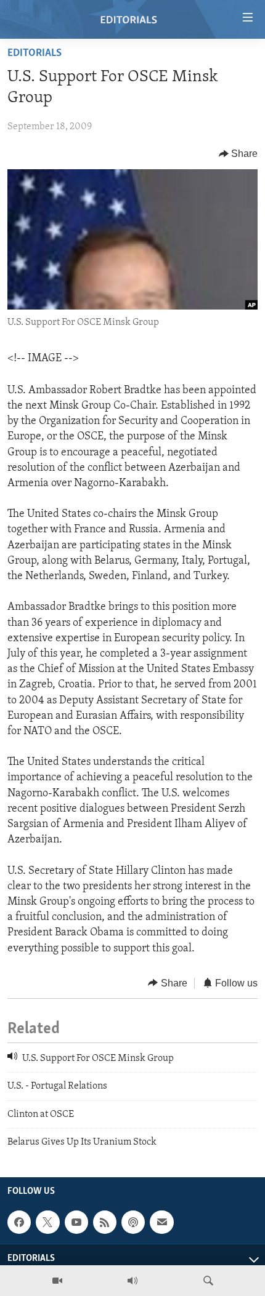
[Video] (57, 1280)
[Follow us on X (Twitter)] (47, 1222)
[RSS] (104, 1222)
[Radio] (132, 1280)
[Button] (238, 154)
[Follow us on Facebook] (19, 1222)
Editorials (34, 53)
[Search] (208, 1280)
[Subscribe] (161, 1222)
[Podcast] (133, 1222)
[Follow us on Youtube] (76, 1222)
